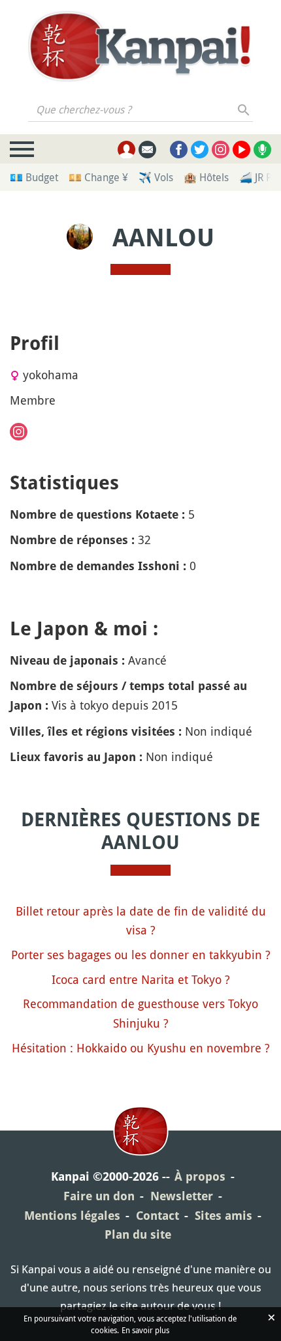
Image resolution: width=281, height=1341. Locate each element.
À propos (199, 1176)
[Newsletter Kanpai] (147, 149)
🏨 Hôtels (206, 177)
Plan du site (138, 1234)
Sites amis (223, 1215)
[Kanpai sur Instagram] (220, 149)
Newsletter (181, 1196)
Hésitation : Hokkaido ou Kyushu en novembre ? (141, 1048)
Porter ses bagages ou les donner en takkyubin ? (141, 954)
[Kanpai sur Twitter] (199, 149)
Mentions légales (72, 1215)
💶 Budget (34, 177)
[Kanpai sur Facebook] (179, 149)
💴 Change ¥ (98, 177)
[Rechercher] (244, 109)
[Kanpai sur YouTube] (241, 149)
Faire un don (99, 1196)
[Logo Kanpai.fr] (140, 46)
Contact (157, 1215)
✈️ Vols (156, 177)
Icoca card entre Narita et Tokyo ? (141, 979)
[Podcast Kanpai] (262, 149)
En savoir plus (145, 1330)
